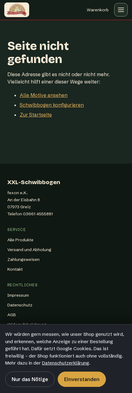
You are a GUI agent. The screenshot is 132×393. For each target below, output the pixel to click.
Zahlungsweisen (23, 259)
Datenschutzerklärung (65, 363)
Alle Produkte (20, 239)
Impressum (18, 295)
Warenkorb (98, 11)
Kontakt (15, 269)
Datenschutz (19, 304)
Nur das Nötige (30, 379)
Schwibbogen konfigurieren (52, 105)
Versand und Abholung (29, 249)
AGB (11, 314)
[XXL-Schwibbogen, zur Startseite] (16, 9)
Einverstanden (81, 379)
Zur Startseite (36, 115)
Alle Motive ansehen (44, 95)
